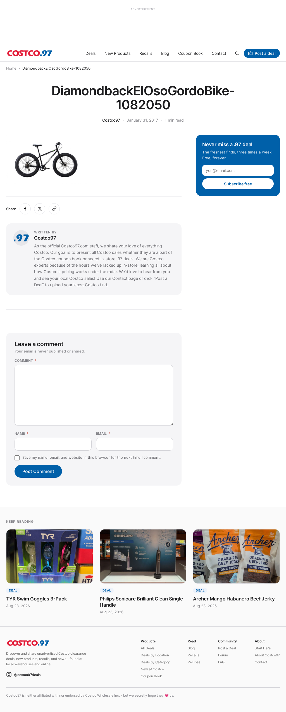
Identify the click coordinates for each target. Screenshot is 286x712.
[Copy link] (54, 208)
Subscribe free (238, 183)
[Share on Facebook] (25, 208)
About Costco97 (267, 655)
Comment (26, 360)
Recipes (194, 662)
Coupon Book (190, 53)
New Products (117, 53)
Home (11, 68)
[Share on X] (39, 208)
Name (21, 433)
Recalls (145, 53)
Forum (223, 655)
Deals (90, 53)
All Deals (147, 648)
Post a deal (265, 53)
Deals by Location (155, 655)
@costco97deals (27, 675)
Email (103, 433)
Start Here (263, 648)
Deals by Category (155, 662)
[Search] (237, 53)
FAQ (221, 662)
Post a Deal (227, 648)
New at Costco (152, 669)
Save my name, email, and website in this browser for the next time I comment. (91, 457)
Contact (219, 53)
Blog (165, 53)
